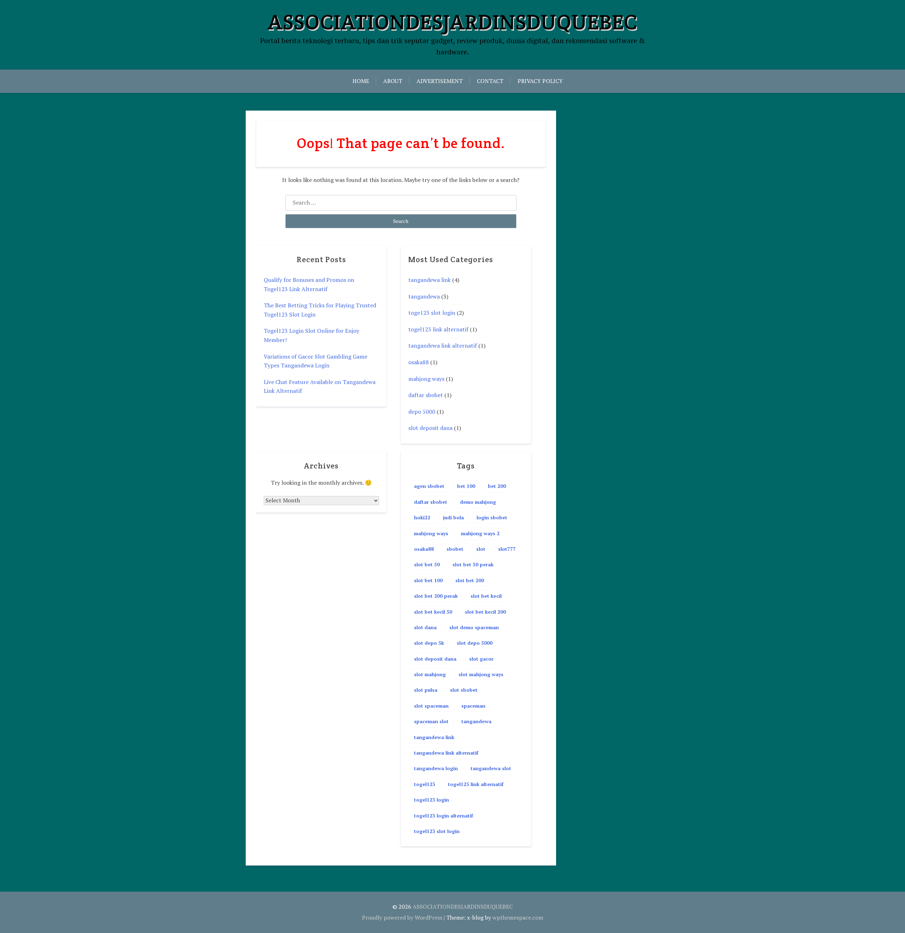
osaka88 (418, 362)
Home (360, 81)
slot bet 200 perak (436, 595)
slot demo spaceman (474, 627)
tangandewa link (429, 280)
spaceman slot (431, 721)
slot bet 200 (469, 580)
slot (480, 548)
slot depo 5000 (474, 642)
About (392, 81)
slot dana (425, 627)
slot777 (507, 548)
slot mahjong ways (481, 674)
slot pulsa (425, 689)
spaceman (473, 705)
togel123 (424, 784)
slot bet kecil (486, 595)
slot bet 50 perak (473, 564)
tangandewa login (436, 768)
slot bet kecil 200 (485, 611)
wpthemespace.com (517, 917)
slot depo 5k (429, 642)
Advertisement (439, 81)
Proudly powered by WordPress (402, 917)
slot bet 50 (427, 564)
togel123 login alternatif (443, 815)
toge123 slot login (431, 313)
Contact (490, 81)
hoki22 (422, 517)
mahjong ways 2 (480, 533)
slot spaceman (431, 705)
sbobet (454, 548)
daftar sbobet (425, 395)
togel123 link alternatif (438, 329)
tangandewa (424, 296)
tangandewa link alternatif (442, 345)
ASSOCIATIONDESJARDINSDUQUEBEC (452, 21)
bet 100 (466, 486)
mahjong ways (426, 379)
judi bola (453, 517)
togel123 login (431, 799)
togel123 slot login (437, 831)
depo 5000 (421, 411)
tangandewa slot (491, 768)
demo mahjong (478, 501)
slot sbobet (464, 689)
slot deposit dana (430, 428)
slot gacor (481, 658)
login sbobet (492, 517)
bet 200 (497, 486)
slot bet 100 (428, 580)
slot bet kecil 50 (433, 611)
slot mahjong (430, 674)
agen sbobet (429, 486)
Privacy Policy (540, 81)
